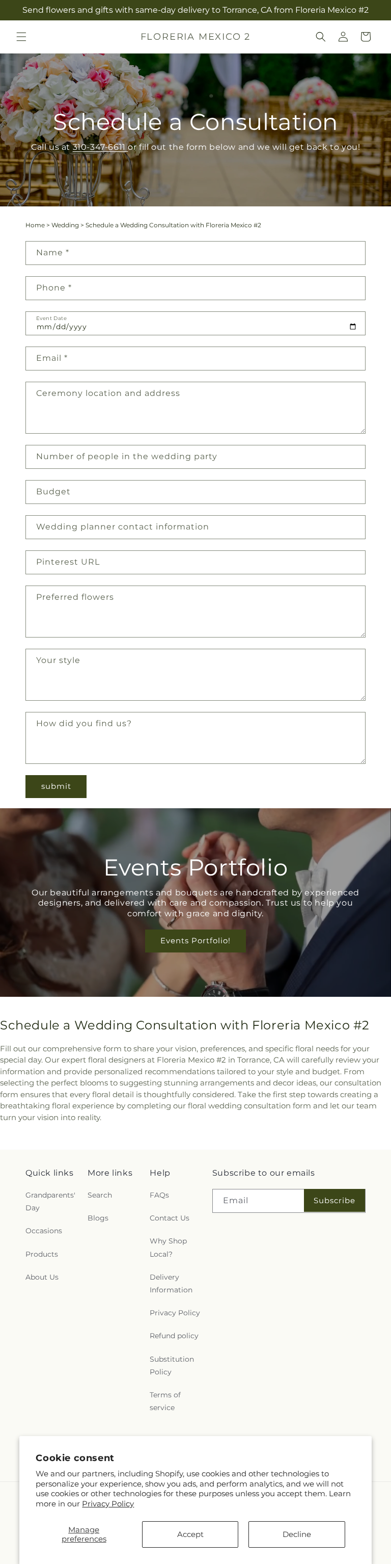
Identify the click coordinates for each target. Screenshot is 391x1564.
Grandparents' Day (50, 1201)
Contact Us (169, 1218)
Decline (297, 1534)
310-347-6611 (100, 147)
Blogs (98, 1218)
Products (41, 1254)
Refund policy (174, 1335)
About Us (42, 1277)
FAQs (159, 1195)
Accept (190, 1534)
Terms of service (165, 1401)
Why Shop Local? (168, 1247)
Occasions (43, 1230)
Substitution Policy (172, 1365)
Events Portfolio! (195, 940)
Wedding (65, 225)
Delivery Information (171, 1283)
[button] (21, 36)
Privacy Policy (108, 1503)
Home (35, 225)
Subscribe (334, 1200)
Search (100, 1195)
